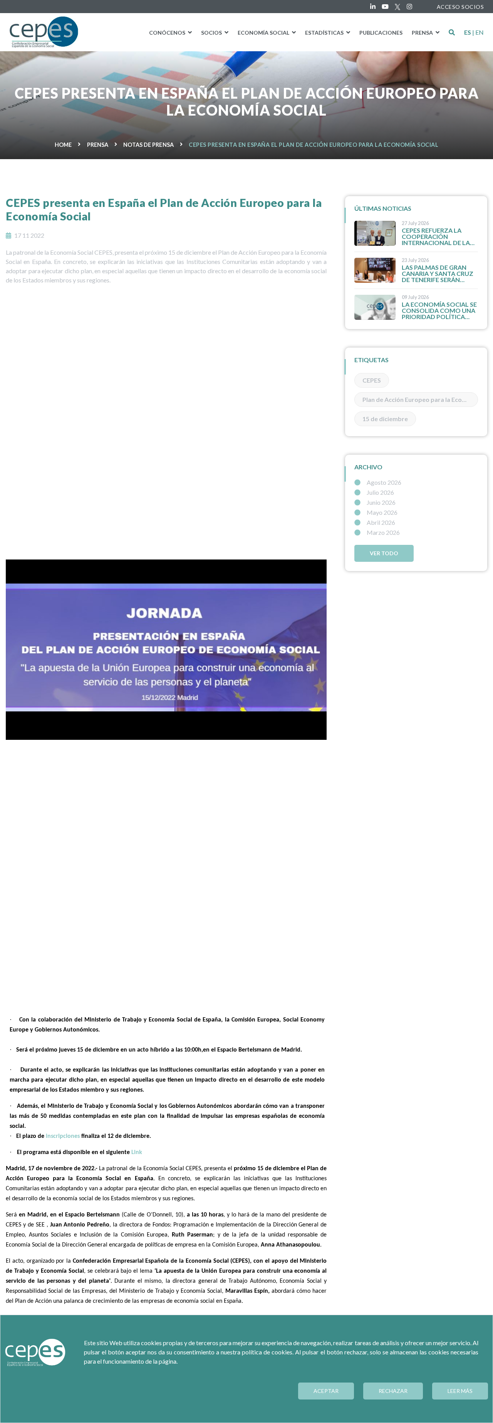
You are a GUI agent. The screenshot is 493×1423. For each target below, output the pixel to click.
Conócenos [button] (167, 32)
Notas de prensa (148, 144)
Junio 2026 (381, 502)
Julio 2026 (380, 492)
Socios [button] (212, 32)
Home (63, 144)
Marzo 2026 (383, 532)
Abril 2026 (381, 522)
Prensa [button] (423, 32)
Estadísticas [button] (325, 32)
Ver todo (384, 553)
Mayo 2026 (382, 512)
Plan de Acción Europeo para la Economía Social (420, 399)
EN (479, 32)
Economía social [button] (264, 32)
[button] (452, 32)
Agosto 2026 (384, 482)
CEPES (371, 380)
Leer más (460, 1391)
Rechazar (393, 1391)
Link (136, 1152)
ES (467, 32)
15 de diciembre (385, 418)
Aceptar (326, 1391)
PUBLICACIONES (380, 32)
